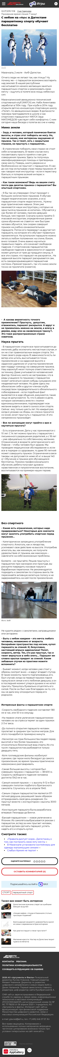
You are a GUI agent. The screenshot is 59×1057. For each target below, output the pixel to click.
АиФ (3, 67)
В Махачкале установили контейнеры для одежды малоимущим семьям (29, 846)
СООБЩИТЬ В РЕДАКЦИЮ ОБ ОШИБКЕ (22, 969)
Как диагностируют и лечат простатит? (30, 931)
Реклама (21, 961)
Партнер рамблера (25, 1044)
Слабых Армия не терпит (21, 850)
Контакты (8, 961)
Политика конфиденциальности (22, 965)
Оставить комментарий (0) (30, 871)
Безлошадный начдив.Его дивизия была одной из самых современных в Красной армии (33, 923)
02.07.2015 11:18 (8, 11)
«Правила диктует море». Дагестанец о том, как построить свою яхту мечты (28, 840)
